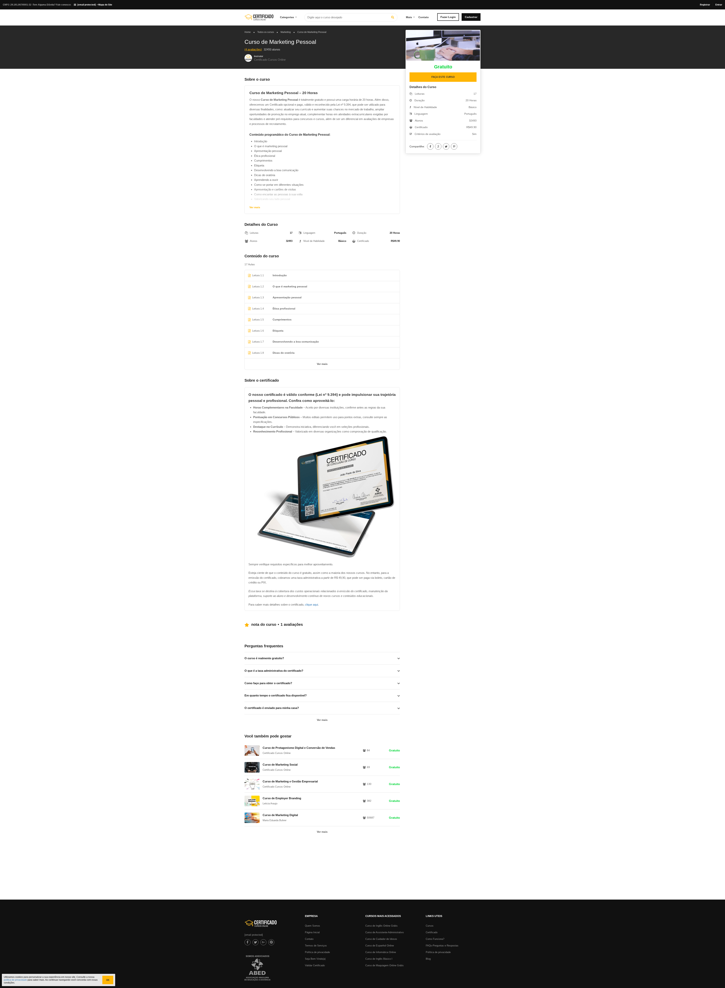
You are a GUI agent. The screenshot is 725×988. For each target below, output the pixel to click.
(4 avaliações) (253, 49)
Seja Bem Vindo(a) (315, 958)
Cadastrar (471, 17)
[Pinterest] (454, 146)
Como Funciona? (435, 939)
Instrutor (258, 56)
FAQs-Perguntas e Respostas (442, 945)
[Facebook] (430, 146)
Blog (428, 958)
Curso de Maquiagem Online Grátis (384, 965)
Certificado (431, 932)
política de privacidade (15, 980)
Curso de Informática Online (380, 952)
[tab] (322, 658)
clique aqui (311, 604)
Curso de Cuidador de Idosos (381, 939)
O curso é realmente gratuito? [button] (264, 658)
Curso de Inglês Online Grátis (381, 925)
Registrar (705, 4)
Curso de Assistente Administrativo (384, 932)
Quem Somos (312, 925)
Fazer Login (448, 17)
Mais (409, 17)
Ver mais (254, 207)
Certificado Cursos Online (270, 59)
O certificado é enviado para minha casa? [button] (271, 707)
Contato (423, 17)
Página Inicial (312, 932)
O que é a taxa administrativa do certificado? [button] (273, 670)
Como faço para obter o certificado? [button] (268, 683)
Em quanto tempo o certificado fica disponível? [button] (275, 695)
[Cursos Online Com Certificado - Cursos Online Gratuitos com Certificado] (258, 18)
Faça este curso (443, 77)
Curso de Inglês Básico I (378, 958)
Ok (108, 980)
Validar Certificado (315, 965)
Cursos (429, 925)
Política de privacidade (317, 952)
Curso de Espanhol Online (379, 945)
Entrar (718, 4)
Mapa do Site (105, 4)
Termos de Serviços (316, 945)
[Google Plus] (438, 146)
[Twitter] (446, 146)
